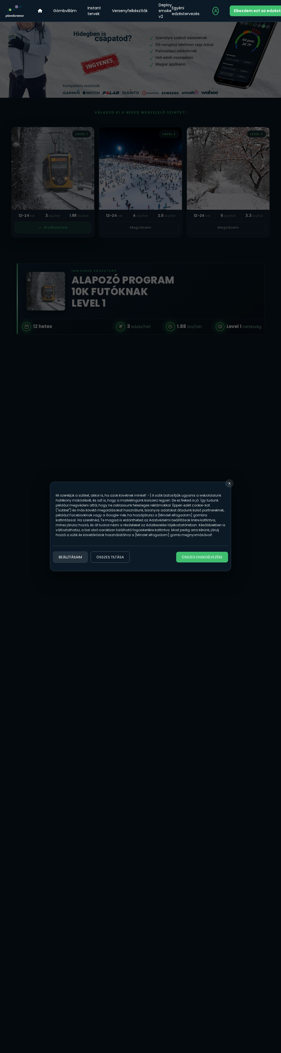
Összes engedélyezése (202, 557)
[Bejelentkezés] (215, 11)
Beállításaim (70, 557)
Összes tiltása (110, 557)
